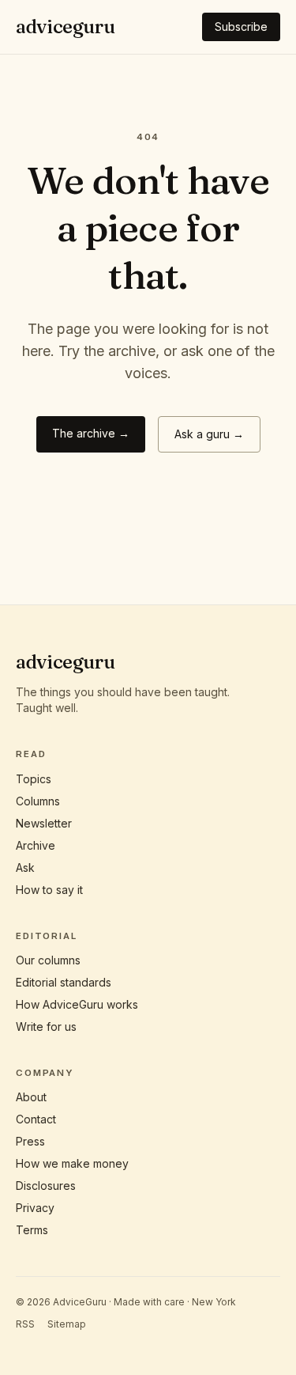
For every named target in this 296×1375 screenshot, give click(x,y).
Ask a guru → (209, 434)
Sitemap (66, 1324)
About (31, 1097)
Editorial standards (63, 982)
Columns (38, 801)
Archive (35, 845)
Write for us (46, 1026)
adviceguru (65, 26)
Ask (25, 867)
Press (30, 1141)
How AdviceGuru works (77, 1004)
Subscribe (241, 26)
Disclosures (46, 1185)
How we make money (72, 1163)
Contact (36, 1119)
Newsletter (44, 823)
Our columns (48, 960)
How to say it (49, 889)
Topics (33, 779)
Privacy (35, 1207)
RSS (25, 1324)
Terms (32, 1230)
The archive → (90, 433)
